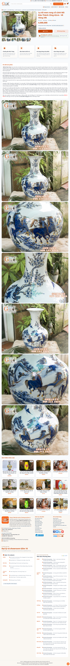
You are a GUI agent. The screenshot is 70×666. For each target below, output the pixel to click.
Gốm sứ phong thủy (39, 522)
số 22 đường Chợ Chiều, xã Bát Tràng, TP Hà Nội (11, 528)
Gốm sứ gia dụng (38, 525)
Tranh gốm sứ (37, 529)
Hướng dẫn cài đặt (64, 35)
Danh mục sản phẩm (59, 3)
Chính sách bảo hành (57, 521)
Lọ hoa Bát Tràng (10, 9)
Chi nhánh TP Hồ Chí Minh (7, 533)
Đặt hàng (46, 31)
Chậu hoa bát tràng (38, 530)
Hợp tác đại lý (55, 518)
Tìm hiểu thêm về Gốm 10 (26, 526)
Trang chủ (4, 9)
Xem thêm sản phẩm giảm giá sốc (57, 25)
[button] (51, 4)
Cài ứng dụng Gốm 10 (57, 524)
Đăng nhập (66, 0)
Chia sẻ (54, 20)
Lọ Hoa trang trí (18, 9)
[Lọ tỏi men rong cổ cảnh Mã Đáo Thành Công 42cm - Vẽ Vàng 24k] (19, 24)
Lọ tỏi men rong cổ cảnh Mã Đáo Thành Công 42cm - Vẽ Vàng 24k (34, 9)
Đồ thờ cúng (37, 519)
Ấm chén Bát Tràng (38, 518)
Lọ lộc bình (37, 526)
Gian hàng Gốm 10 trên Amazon (11, 583)
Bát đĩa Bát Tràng (38, 521)
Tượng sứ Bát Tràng (39, 532)
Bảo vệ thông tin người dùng (58, 522)
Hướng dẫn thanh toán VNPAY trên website (59, 526)
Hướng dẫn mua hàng (57, 519)
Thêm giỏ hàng (62, 31)
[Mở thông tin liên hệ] (68, 664)
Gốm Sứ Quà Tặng (38, 524)
